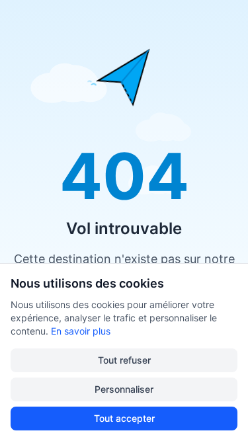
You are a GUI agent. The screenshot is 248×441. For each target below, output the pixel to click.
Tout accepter (124, 418)
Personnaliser (124, 389)
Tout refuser (124, 360)
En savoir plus (80, 331)
